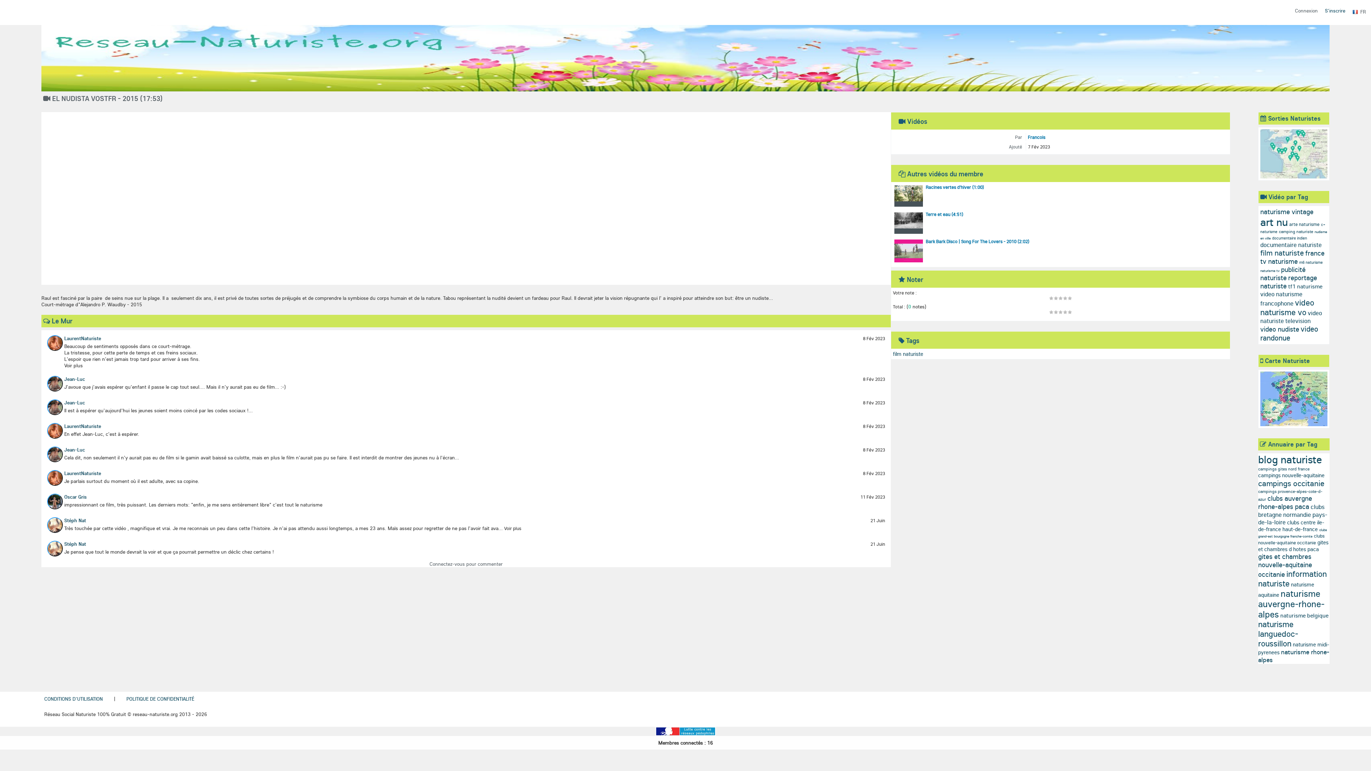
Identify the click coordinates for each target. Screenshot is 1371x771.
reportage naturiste (1288, 281)
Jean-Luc (74, 379)
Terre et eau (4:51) (944, 214)
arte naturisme (1304, 224)
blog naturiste (1290, 459)
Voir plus (512, 528)
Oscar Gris (75, 497)
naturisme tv (1270, 270)
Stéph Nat (75, 520)
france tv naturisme (1292, 257)
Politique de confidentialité (160, 699)
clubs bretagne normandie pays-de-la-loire (1292, 514)
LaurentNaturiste (82, 338)
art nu (1274, 222)
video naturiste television (1291, 316)
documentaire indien (1289, 238)
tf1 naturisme (1305, 286)
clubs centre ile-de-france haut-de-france (1291, 526)
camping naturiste (1296, 231)
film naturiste (908, 354)
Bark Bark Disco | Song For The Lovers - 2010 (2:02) (977, 241)
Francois (1036, 137)
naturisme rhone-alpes (1293, 656)
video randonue (1289, 333)
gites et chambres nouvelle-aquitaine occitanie (1285, 565)
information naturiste (1292, 579)
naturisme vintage (1287, 211)
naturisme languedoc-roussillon (1278, 634)
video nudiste (1279, 329)
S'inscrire (1335, 10)
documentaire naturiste (1291, 244)
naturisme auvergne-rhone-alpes (1291, 604)
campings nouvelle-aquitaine (1291, 475)
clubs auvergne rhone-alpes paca (1285, 502)
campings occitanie (1291, 483)
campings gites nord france (1284, 469)
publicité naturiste (1283, 273)
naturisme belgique (1304, 615)
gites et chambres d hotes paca (1293, 546)
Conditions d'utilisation (73, 699)
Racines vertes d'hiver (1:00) (955, 187)
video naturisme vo (1287, 307)
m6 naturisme (1311, 262)
